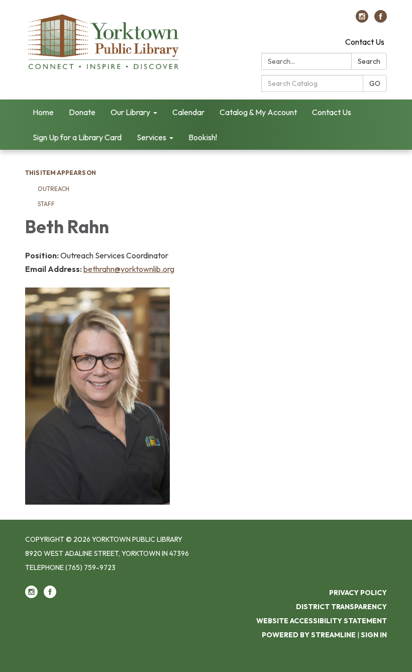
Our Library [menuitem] (130, 112)
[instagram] (362, 20)
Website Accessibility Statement (321, 620)
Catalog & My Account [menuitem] (258, 112)
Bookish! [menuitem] (202, 137)
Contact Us (364, 42)
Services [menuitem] (151, 137)
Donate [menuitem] (82, 112)
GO (374, 83)
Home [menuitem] (43, 112)
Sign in (374, 634)
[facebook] (380, 20)
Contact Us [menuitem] (331, 112)
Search (369, 61)
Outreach (53, 189)
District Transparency (341, 606)
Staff (46, 204)
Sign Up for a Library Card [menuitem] (77, 137)
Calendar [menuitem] (188, 112)
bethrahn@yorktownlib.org (128, 269)
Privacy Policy (358, 592)
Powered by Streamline (309, 634)
